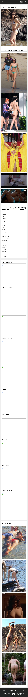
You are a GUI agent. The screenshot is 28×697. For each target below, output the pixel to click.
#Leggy (4, 232)
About (13, 695)
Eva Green (4, 363)
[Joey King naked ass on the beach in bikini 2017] (14, 543)
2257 (21, 695)
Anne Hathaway (6, 516)
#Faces (3, 247)
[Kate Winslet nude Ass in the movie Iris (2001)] (14, 669)
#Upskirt (4, 218)
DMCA (17, 695)
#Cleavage (4, 240)
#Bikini (4, 214)
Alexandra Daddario (7, 287)
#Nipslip (4, 234)
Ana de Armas (5, 465)
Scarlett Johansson (7, 338)
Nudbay (14, 2)
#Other (4, 256)
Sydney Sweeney (6, 313)
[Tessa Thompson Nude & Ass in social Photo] (14, 635)
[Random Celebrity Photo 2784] (14, 152)
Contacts (8, 695)
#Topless (4, 243)
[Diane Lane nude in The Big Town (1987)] (14, 605)
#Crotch (4, 254)
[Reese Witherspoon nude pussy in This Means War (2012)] (14, 196)
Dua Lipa (4, 389)
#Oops (3, 216)
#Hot (3, 229)
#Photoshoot (5, 236)
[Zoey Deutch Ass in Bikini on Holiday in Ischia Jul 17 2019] (14, 576)
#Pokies (4, 245)
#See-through (5, 238)
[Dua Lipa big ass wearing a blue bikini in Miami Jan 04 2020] (14, 112)
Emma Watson (6, 440)
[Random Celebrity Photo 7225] (14, 73)
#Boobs (4, 223)
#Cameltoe (5, 225)
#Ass (3, 227)
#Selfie (4, 249)
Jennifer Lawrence (7, 490)
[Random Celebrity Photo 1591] (14, 180)
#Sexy (3, 221)
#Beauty (4, 251)
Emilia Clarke (5, 414)
